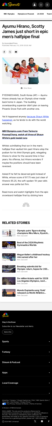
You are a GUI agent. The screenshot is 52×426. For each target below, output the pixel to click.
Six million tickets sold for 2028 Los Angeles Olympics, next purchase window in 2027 (32, 279)
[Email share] (16, 52)
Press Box (6, 402)
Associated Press (11, 43)
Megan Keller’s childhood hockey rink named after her (33, 255)
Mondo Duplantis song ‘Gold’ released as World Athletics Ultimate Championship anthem (32, 291)
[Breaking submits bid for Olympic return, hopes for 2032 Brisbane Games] (9, 269)
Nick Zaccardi (22, 236)
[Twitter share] (10, 52)
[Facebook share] (4, 52)
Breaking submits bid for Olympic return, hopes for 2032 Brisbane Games (33, 267)
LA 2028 (40, 14)
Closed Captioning (23, 400)
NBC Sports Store (42, 400)
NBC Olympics (9, 14)
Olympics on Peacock (26, 14)
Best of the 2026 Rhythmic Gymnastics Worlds (30, 243)
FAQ (33, 400)
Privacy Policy (25, 402)
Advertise (5, 400)
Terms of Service (36, 404)
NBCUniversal (16, 408)
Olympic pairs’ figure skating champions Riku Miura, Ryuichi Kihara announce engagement (32, 231)
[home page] (11, 4)
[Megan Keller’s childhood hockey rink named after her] (9, 257)
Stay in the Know (9, 322)
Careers (13, 400)
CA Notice (25, 404)
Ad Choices (15, 402)
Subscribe (7, 332)
